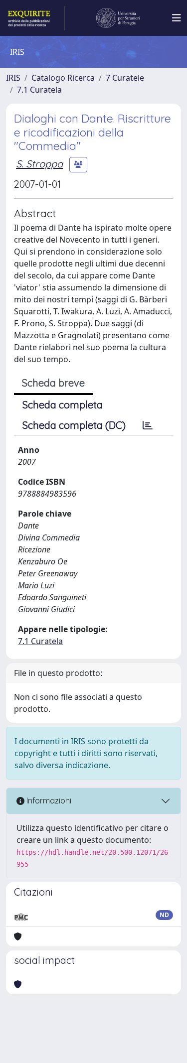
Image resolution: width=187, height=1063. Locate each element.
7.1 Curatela (39, 89)
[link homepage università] (118, 18)
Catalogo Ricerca (63, 77)
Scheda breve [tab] (53, 383)
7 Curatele (125, 77)
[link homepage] (35, 18)
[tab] (147, 425)
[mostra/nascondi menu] (176, 18)
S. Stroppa (39, 163)
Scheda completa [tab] (62, 405)
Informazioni (47, 800)
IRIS (13, 77)
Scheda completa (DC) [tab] (74, 425)
